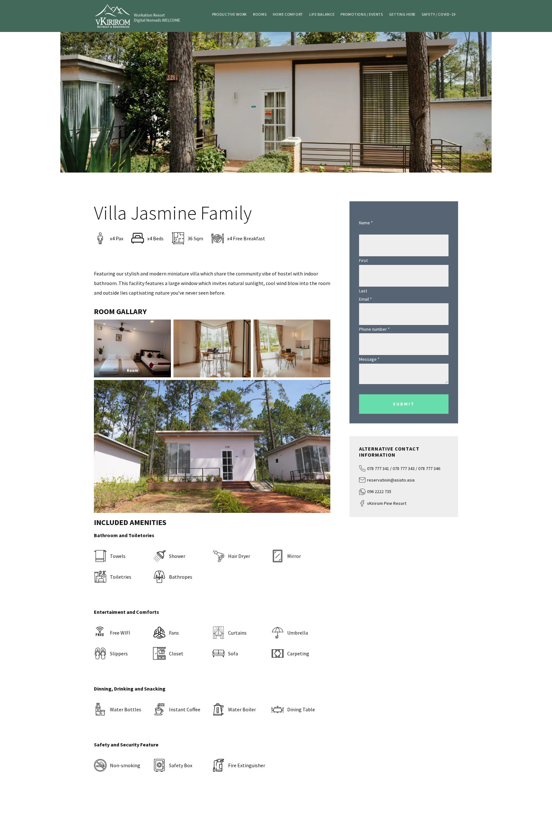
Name (366, 223)
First (363, 260)
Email (365, 299)
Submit (404, 404)
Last (363, 291)
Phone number (374, 329)
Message (369, 359)
